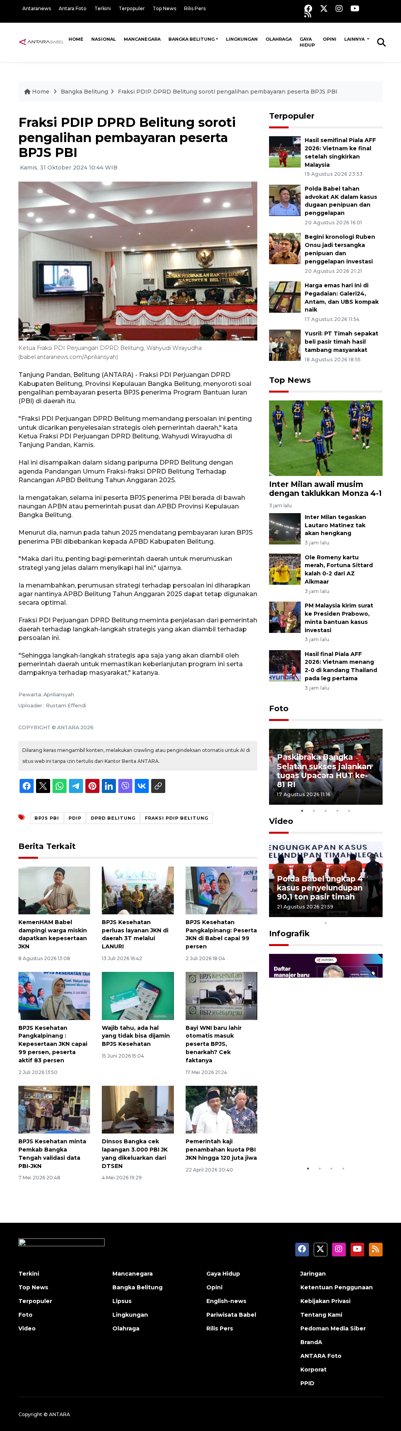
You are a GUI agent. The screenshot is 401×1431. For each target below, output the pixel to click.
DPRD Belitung (113, 818)
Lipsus (122, 1301)
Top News (164, 8)
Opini (329, 39)
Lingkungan (242, 39)
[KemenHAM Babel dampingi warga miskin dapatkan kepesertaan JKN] (54, 890)
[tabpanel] (326, 766)
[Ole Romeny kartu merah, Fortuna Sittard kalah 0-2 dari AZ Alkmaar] (285, 568)
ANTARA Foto (320, 1355)
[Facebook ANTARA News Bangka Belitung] (308, 8)
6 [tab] (337, 913)
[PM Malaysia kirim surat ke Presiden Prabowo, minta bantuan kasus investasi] (285, 616)
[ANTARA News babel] (41, 42)
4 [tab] (337, 811)
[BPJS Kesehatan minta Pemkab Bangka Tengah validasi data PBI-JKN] (54, 1109)
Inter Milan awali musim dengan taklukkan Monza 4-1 (325, 488)
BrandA (311, 1342)
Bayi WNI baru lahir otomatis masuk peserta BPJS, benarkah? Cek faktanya (214, 1044)
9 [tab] (373, 913)
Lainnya (355, 39)
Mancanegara (142, 39)
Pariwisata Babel (231, 1314)
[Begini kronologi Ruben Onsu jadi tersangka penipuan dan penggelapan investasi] (285, 248)
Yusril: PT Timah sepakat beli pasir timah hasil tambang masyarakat (341, 341)
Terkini (102, 8)
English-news (226, 1301)
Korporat (313, 1369)
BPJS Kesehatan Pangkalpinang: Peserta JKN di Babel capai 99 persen (221, 934)
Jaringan (313, 1273)
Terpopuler (132, 8)
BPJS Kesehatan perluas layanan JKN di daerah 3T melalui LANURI (135, 934)
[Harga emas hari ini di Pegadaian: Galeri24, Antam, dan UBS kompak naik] (285, 296)
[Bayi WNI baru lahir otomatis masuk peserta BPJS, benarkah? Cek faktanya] (221, 995)
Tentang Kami (321, 1314)
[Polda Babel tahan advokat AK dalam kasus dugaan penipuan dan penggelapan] (285, 200)
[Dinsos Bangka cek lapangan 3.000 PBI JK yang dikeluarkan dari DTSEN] (137, 1109)
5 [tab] (349, 811)
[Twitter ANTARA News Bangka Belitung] (324, 8)
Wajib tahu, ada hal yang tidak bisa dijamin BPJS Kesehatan (136, 1036)
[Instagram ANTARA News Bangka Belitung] (339, 8)
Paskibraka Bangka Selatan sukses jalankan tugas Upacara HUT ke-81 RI (324, 770)
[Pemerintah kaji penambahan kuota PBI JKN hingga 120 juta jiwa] (221, 1109)
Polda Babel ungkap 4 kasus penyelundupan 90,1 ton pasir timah (320, 887)
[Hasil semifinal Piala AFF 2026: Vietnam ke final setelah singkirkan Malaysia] (285, 151)
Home (76, 39)
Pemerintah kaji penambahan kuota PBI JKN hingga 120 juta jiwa (221, 1149)
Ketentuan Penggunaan (336, 1287)
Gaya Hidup (307, 42)
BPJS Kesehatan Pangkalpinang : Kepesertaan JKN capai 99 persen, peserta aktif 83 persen (52, 1044)
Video (281, 821)
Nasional (103, 39)
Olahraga (279, 39)
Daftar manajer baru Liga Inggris (316, 1137)
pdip (75, 818)
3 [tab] (326, 811)
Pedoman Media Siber (333, 1328)
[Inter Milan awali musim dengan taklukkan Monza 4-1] (326, 438)
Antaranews (36, 8)
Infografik (289, 933)
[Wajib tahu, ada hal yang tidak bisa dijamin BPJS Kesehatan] (137, 995)
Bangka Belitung (191, 39)
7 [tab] (349, 913)
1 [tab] (302, 811)
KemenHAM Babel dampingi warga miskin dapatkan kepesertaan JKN (52, 934)
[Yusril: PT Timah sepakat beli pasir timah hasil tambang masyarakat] (285, 345)
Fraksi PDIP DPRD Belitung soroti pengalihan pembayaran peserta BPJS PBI (228, 91)
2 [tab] (314, 811)
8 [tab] (361, 913)
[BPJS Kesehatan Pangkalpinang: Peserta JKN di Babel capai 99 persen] (221, 890)
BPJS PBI (46, 818)
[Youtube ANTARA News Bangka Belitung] (354, 8)
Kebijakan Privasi (325, 1301)
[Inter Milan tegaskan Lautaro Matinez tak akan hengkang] (285, 528)
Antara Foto (73, 8)
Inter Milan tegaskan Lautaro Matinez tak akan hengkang (335, 525)
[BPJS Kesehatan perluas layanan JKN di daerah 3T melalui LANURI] (137, 890)
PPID (307, 1383)
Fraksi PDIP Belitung (176, 818)
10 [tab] (326, 923)
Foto (279, 708)
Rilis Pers (195, 8)
